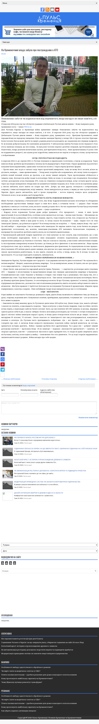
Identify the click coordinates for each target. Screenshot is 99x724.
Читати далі (28, 443)
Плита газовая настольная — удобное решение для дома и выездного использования (39, 675)
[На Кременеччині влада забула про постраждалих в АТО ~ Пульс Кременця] (3, 359)
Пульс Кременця (39, 718)
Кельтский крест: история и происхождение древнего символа (42, 460)
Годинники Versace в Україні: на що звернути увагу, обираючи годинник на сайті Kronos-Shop (55, 449)
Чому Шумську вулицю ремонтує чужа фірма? (21, 682)
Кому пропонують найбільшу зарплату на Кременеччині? (27, 678)
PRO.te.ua (27, 127)
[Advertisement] (49, 358)
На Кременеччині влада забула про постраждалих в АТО (29, 50)
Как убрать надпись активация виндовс (18, 711)
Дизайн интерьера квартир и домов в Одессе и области (38, 493)
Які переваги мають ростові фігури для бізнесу (34, 437)
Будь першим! (29, 385)
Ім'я (3, 390)
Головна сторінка (49, 379)
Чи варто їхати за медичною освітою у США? (20, 671)
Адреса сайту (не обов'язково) (47, 391)
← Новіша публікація (10, 379)
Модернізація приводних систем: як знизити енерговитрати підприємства (47, 482)
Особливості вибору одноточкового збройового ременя (26, 667)
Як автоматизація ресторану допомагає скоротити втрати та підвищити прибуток (50, 471)
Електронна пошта (29, 390)
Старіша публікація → (88, 379)
